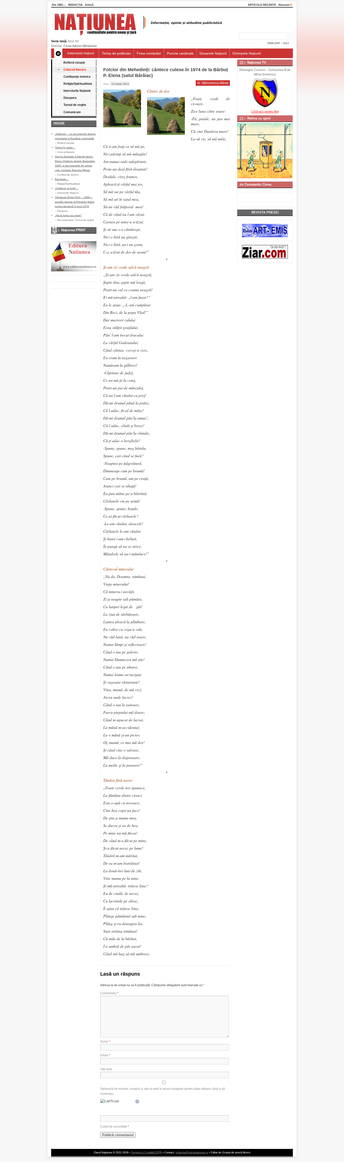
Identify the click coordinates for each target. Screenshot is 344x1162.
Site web (106, 1069)
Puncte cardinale (180, 53)
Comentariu (109, 993)
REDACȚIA (75, 4)
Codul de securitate (113, 1126)
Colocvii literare (74, 69)
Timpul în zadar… (65, 147)
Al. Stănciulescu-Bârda (212, 83)
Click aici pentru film (265, 111)
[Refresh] (137, 1101)
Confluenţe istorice (77, 76)
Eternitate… (62, 179)
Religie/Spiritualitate (77, 84)
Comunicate (72, 112)
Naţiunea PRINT (73, 230)
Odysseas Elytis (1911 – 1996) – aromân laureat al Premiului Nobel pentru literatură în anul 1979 (74, 202)
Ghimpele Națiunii (246, 53)
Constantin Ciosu (258, 184)
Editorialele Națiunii (80, 53)
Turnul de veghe (74, 105)
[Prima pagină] (58, 53)
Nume (105, 1041)
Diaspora (70, 98)
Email (105, 1055)
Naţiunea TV (256, 62)
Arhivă (89, 4)
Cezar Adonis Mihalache (80, 46)
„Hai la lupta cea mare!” (68, 215)
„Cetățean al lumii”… (66, 188)
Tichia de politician (116, 53)
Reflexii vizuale (74, 62)
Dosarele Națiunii (213, 53)
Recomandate (65, 220)
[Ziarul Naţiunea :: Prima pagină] (137, 36)
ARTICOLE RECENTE (262, 4)
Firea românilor (149, 53)
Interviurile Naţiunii (76, 91)
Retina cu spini (259, 118)
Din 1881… (59, 4)
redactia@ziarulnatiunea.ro (192, 1152)
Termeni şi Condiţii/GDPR (146, 1152)
